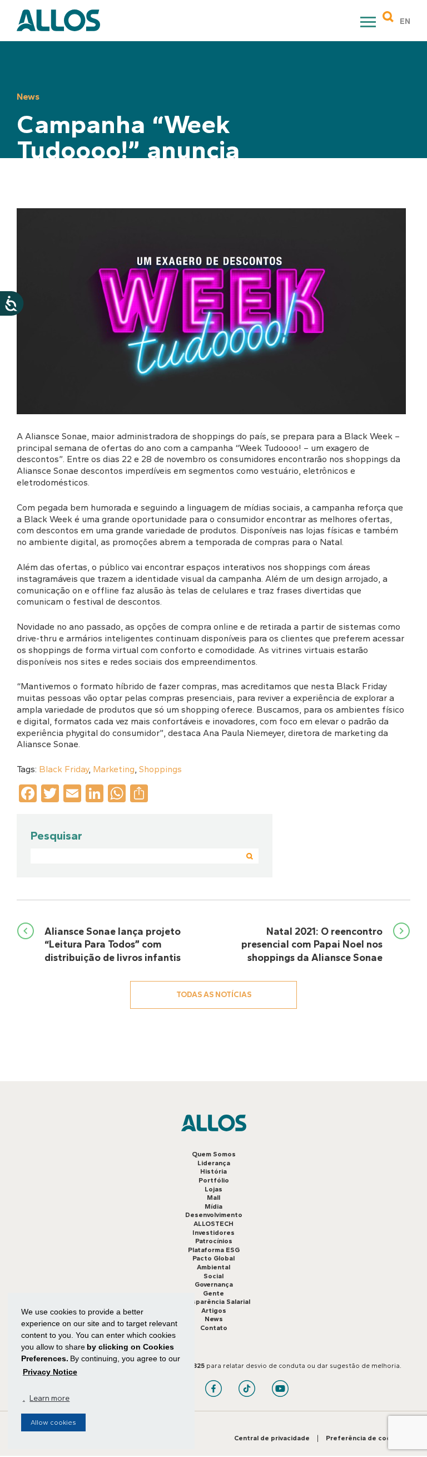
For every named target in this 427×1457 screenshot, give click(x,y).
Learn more (49, 1398)
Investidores (213, 1233)
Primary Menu (369, 23)
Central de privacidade (272, 1438)
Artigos (213, 1310)
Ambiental (213, 1267)
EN (405, 21)
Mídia (213, 1206)
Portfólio (213, 1180)
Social (213, 1276)
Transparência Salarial (213, 1302)
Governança (214, 1284)
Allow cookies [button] (53, 1422)
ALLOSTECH (213, 1224)
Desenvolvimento (213, 1215)
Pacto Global (213, 1258)
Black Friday (63, 769)
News (214, 1319)
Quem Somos (214, 1154)
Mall (213, 1197)
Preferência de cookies (365, 1438)
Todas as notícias (213, 994)
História (213, 1171)
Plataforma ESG (214, 1250)
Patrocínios (213, 1241)
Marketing (114, 769)
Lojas (213, 1189)
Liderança (213, 1163)
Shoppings (160, 769)
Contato (213, 1328)
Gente (213, 1293)
